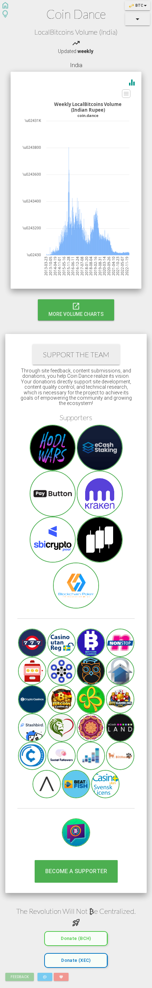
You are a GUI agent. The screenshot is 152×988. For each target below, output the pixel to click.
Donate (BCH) (76, 938)
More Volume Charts (76, 309)
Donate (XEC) (75, 960)
